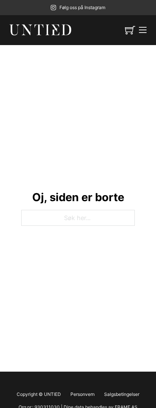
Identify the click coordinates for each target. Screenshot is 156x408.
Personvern (82, 394)
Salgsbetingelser (121, 394)
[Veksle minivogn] (130, 30)
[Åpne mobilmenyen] (143, 30)
